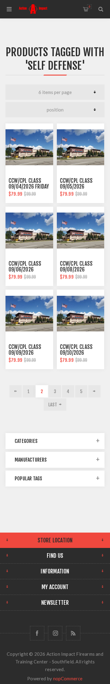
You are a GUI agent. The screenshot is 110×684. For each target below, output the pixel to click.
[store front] (29, 147)
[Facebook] (37, 633)
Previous (15, 391)
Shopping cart (89, 6)
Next (94, 391)
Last (52, 405)
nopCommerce (68, 678)
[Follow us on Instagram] (55, 633)
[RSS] (73, 633)
